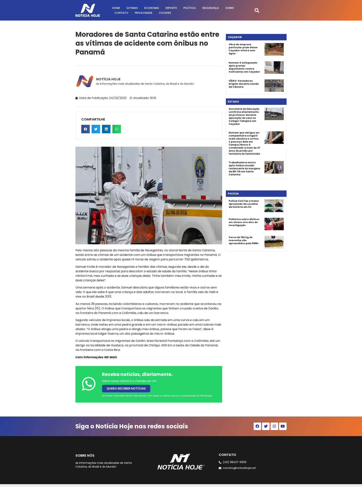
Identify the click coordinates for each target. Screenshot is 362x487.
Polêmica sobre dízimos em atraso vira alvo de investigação (244, 222)
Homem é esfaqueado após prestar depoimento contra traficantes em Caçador (244, 67)
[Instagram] (274, 426)
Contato (121, 13)
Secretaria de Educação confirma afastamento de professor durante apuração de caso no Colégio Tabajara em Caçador (244, 116)
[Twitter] (266, 426)
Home (116, 8)
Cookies (165, 13)
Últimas (132, 8)
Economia (151, 8)
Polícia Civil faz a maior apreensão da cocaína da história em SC (244, 204)
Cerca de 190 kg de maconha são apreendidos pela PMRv (244, 240)
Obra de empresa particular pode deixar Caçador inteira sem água (243, 49)
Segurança (210, 8)
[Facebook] (257, 426)
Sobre (229, 8)
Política (189, 8)
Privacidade (143, 13)
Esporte (171, 8)
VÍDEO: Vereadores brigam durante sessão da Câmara (244, 83)
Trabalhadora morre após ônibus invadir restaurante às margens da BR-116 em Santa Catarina (244, 168)
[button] (257, 10)
